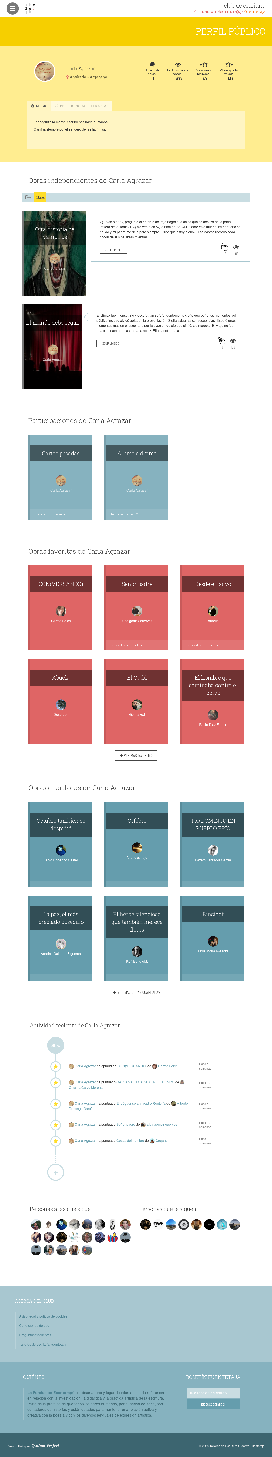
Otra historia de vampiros (54, 232)
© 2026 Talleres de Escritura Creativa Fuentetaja (232, 1445)
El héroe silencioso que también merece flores (137, 922)
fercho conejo (137, 857)
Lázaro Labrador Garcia (213, 860)
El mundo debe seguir (53, 322)
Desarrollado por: (33, 1445)
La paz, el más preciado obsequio (61, 918)
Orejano (162, 1140)
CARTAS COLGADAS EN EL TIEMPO (145, 1082)
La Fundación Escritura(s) (51, 1392)
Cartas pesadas (61, 453)
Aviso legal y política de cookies (43, 1316)
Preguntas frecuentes (35, 1334)
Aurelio (213, 620)
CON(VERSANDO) (61, 584)
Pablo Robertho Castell (61, 860)
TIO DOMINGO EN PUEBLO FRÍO (213, 824)
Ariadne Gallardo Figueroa (61, 953)
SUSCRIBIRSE (215, 1404)
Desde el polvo (213, 584)
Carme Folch (61, 620)
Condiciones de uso (34, 1325)
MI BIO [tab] (41, 106)
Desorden (61, 714)
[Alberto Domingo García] (174, 1103)
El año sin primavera (49, 514)
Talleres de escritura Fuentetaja (42, 1344)
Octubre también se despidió (61, 824)
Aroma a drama (137, 453)
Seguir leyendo (113, 250)
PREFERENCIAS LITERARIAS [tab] (84, 106)
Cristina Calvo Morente (86, 1087)
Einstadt (213, 914)
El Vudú (137, 677)
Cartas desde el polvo (125, 645)
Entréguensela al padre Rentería (141, 1103)
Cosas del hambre (130, 1140)
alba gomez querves (137, 620)
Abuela (61, 677)
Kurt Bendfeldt (137, 961)
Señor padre (137, 584)
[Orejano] (153, 1140)
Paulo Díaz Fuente (213, 724)
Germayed (137, 714)
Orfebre (137, 820)
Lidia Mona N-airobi (213, 951)
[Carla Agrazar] (44, 71)
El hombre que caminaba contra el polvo (213, 685)
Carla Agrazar (86, 1065)
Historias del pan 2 (123, 514)
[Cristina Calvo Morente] (182, 1082)
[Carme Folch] (155, 1065)
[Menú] (12, 8)
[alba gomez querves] (144, 1124)
